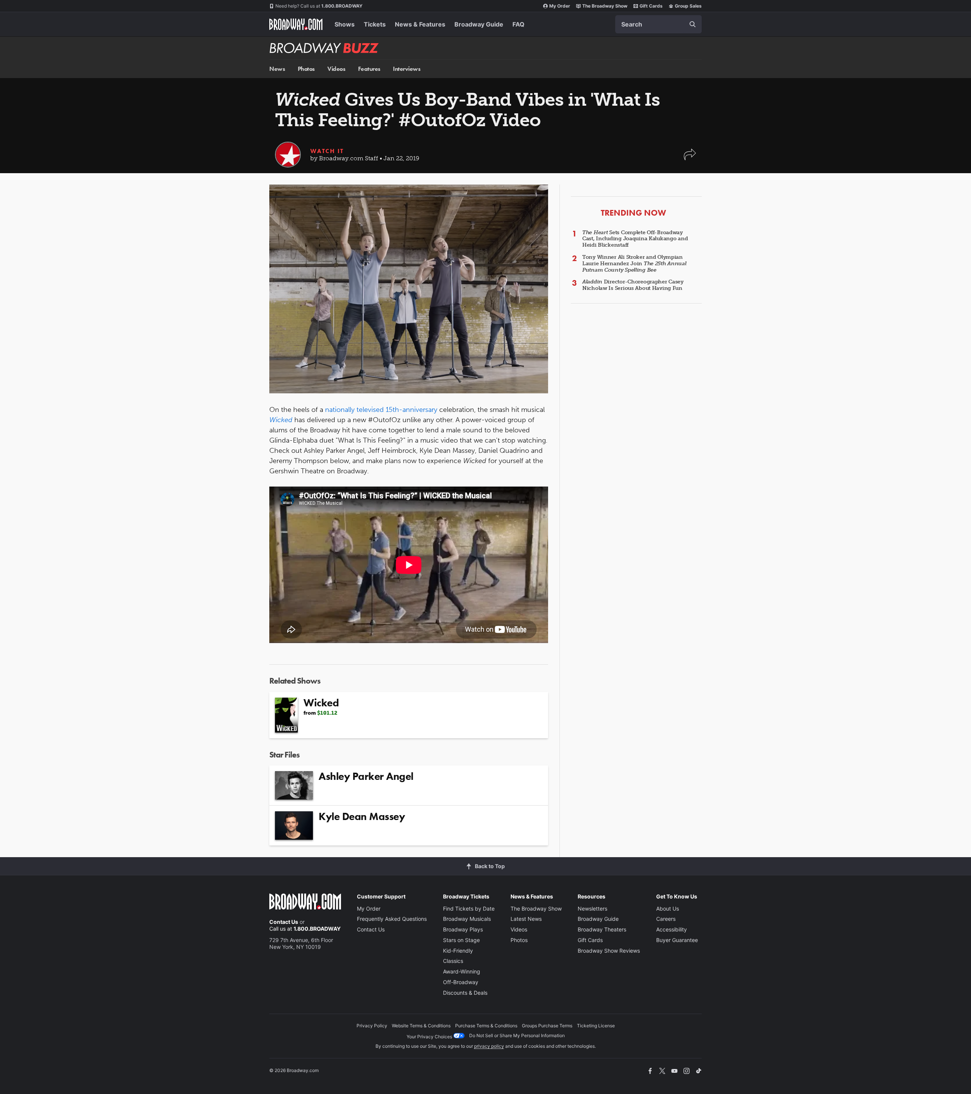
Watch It (327, 151)
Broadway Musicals (467, 919)
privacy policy (489, 1046)
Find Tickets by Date (469, 908)
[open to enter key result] (692, 24)
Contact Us (283, 922)
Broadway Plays (463, 929)
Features (369, 68)
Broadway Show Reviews (609, 950)
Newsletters (592, 908)
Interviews (406, 68)
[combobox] (658, 24)
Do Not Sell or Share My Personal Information (517, 1035)
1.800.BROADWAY (319, 6)
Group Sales (688, 6)
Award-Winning (461, 971)
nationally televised (354, 409)
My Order (559, 6)
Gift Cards (651, 6)
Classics (453, 961)
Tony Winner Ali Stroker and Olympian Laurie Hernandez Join (634, 263)
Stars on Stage (461, 940)
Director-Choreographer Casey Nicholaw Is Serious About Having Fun (632, 285)
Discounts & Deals (465, 992)
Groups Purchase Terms (547, 1025)
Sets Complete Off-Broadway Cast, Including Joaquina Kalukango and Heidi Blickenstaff (635, 239)
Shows (345, 24)
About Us (667, 908)
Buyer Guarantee (677, 940)
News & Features (420, 24)
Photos (306, 68)
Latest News (526, 919)
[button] (690, 158)
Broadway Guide (478, 24)
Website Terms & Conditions (421, 1025)
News (277, 68)
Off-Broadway (460, 982)
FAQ (518, 24)
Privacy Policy (372, 1025)
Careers (666, 919)
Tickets (375, 24)
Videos (336, 68)
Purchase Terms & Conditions (486, 1025)
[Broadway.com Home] (295, 24)
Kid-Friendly (458, 950)
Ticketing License (596, 1025)
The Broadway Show (604, 6)
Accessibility (671, 929)
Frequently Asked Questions (392, 919)
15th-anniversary (411, 409)
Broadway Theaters (602, 929)
